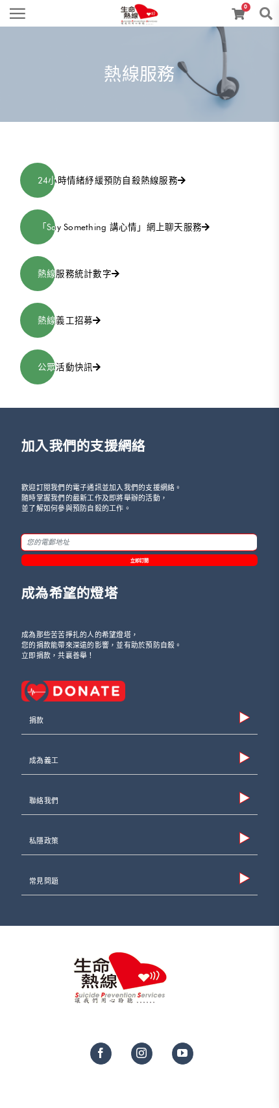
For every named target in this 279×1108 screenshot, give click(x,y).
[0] (241, 15)
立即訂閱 (139, 560)
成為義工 (43, 761)
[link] (139, 10)
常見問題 (43, 881)
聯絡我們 (43, 801)
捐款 (36, 720)
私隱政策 (43, 841)
